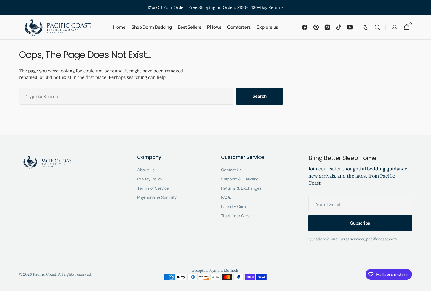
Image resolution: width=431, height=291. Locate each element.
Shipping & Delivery (239, 179)
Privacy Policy (149, 179)
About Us (146, 169)
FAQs (226, 197)
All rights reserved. (75, 274)
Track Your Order (236, 215)
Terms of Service (153, 188)
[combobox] (126, 96)
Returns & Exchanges (241, 188)
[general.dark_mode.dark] (366, 27)
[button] (377, 27)
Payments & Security (157, 197)
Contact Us (231, 169)
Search (259, 96)
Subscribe (360, 223)
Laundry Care (233, 206)
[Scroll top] (424, 284)
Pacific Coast (44, 274)
